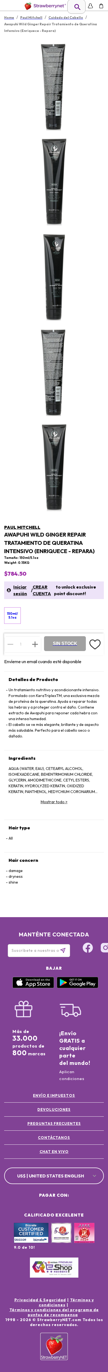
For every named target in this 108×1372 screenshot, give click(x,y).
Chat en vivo (54, 1151)
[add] (35, 644)
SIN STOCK (65, 643)
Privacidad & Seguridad (40, 1299)
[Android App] (77, 986)
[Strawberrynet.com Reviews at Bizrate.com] (31, 1241)
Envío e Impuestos (54, 1095)
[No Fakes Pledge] (84, 1239)
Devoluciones (54, 1109)
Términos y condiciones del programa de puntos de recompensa (54, 1312)
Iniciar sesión (20, 590)
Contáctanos (54, 1137)
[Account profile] (90, 6)
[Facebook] (88, 948)
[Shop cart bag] (101, 6)
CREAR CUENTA (42, 590)
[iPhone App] (33, 986)
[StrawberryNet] (44, 6)
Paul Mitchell (22, 527)
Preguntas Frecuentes (54, 1123)
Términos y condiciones (66, 1302)
